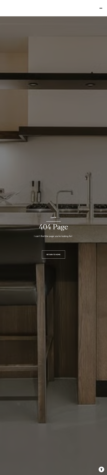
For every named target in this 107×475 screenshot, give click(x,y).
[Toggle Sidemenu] (101, 8)
